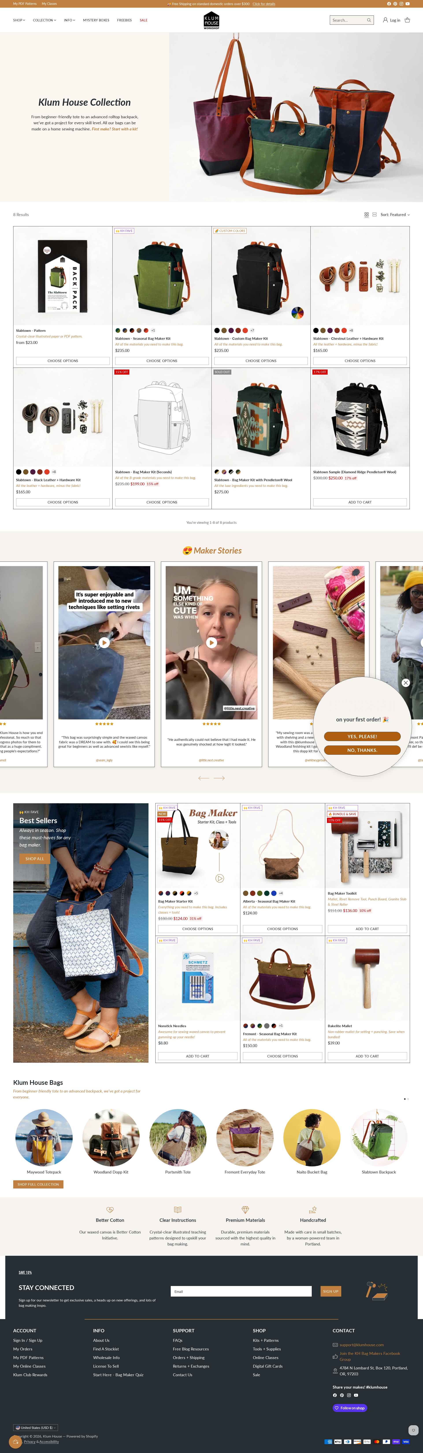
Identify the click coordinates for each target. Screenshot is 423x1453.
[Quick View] (107, 232)
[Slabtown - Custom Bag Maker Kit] (261, 275)
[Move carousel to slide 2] (408, 1099)
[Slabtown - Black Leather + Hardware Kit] (62, 417)
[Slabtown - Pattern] (62, 275)
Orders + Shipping (188, 1357)
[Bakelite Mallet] (367, 978)
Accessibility (49, 1441)
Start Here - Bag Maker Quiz (118, 1374)
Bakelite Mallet (340, 1025)
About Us (101, 1340)
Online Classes (265, 1357)
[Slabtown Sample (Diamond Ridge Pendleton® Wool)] (360, 417)
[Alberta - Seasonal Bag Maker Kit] (282, 845)
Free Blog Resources (191, 1348)
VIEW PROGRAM (243, 4)
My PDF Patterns (28, 1357)
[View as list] (374, 214)
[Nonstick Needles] (198, 978)
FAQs (177, 1340)
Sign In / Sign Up (27, 1340)
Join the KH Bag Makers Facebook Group (370, 1356)
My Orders (22, 1348)
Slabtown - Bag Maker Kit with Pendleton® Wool (253, 479)
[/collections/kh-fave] (80, 933)
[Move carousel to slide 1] (405, 1099)
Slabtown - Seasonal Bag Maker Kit (143, 338)
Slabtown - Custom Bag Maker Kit (241, 338)
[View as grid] (366, 214)
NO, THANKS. (362, 750)
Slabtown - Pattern (31, 330)
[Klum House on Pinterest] (395, 5)
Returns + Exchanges (191, 1366)
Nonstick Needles (172, 1025)
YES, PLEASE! (362, 736)
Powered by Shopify (82, 1436)
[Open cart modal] (407, 20)
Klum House (52, 1436)
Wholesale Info (106, 1357)
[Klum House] (211, 20)
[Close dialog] (405, 682)
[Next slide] (219, 778)
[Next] (410, 1141)
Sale (256, 1374)
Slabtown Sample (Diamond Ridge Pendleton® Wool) (354, 471)
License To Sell (106, 1366)
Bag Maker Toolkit (342, 893)
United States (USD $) (36, 1428)
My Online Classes (29, 1366)
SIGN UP (331, 1291)
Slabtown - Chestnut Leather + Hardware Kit (348, 338)
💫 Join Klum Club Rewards (208, 4)
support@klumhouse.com (362, 1344)
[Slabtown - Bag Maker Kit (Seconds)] (162, 417)
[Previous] (13, 1141)
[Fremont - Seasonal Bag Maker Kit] (282, 978)
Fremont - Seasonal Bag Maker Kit (270, 1033)
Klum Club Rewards (30, 1374)
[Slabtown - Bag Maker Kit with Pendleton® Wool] (261, 417)
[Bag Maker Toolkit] (367, 845)
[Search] (369, 20)
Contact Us (182, 1374)
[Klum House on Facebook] (389, 5)
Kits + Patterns (266, 1340)
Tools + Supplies (267, 1348)
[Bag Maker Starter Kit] (198, 845)
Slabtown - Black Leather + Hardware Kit (48, 479)
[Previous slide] (203, 778)
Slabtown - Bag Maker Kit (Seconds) (143, 471)
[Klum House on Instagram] (401, 5)
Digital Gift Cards (268, 1366)
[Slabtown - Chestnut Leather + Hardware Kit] (360, 275)
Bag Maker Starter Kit (175, 901)
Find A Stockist (106, 1348)
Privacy (29, 1441)
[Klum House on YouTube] (407, 5)
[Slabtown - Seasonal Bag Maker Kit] (162, 275)
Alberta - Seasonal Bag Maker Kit (269, 901)
